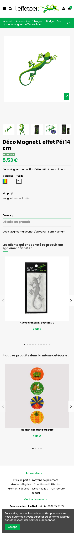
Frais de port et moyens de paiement (35, 480)
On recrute (58, 488)
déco (28, 198)
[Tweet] (8, 193)
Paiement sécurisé (18, 488)
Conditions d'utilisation (47, 484)
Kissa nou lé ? (40, 488)
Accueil (35, 493)
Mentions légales (21, 484)
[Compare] (37, 319)
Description (11, 215)
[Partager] (4, 193)
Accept (12, 527)
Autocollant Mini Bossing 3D (37, 322)
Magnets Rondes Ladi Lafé (37, 429)
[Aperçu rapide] (41, 319)
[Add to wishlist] (32, 319)
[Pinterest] (12, 193)
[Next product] (70, 23)
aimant (18, 198)
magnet (8, 198)
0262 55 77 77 (55, 506)
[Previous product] (68, 23)
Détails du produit (16, 222)
